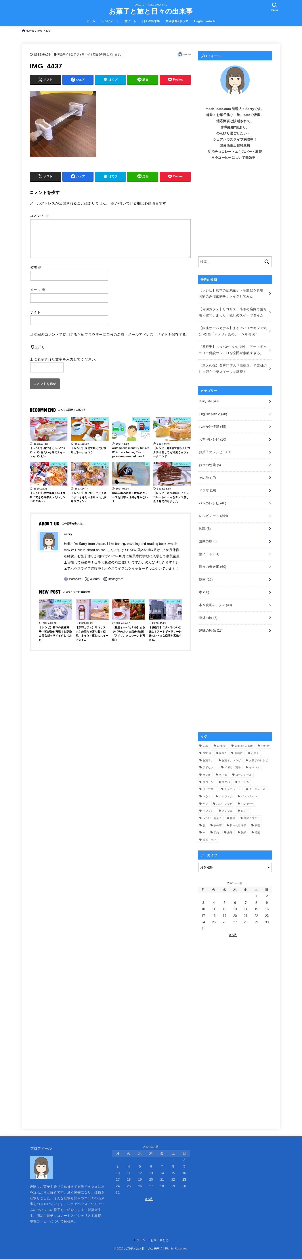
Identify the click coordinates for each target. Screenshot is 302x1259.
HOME (30, 30)
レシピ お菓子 (212, 818)
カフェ (223, 774)
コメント (39, 216)
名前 (36, 267)
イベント (254, 767)
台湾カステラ (252, 818)
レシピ (245, 810)
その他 (207, 478)
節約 (216, 832)
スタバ (226, 782)
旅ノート (131, 21)
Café (206, 745)
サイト (35, 312)
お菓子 (255, 753)
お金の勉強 (210, 465)
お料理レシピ (212, 439)
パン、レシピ (224, 803)
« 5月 (233, 935)
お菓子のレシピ (215, 452)
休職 (205, 528)
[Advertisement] (235, 211)
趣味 (230, 832)
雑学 (244, 832)
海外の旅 (208, 618)
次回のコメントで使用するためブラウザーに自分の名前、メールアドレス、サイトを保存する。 (112, 334)
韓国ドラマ (209, 839)
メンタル (227, 810)
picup (222, 753)
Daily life (209, 401)
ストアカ (243, 782)
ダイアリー (209, 789)
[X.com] (92, 579)
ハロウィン (226, 796)
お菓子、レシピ (231, 760)
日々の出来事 (151, 21)
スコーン (208, 782)
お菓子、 (208, 760)
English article (204, 21)
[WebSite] (73, 579)
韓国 (257, 832)
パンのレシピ (212, 503)
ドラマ (207, 490)
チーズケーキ (257, 789)
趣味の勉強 (210, 630)
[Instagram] (113, 579)
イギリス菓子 (232, 767)
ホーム (91, 21)
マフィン (208, 810)
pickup (207, 753)
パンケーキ (248, 803)
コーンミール (243, 774)
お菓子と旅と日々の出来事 (151, 11)
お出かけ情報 (212, 426)
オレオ (207, 774)
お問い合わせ (159, 1240)
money (265, 745)
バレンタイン (249, 796)
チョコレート (232, 789)
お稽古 (239, 753)
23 (267, 916)
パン (205, 803)
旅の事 (218, 825)
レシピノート (110, 21)
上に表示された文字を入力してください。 (64, 359)
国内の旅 (208, 541)
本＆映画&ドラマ (177, 21)
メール (37, 290)
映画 (206, 579)
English (221, 745)
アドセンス (209, 767)
